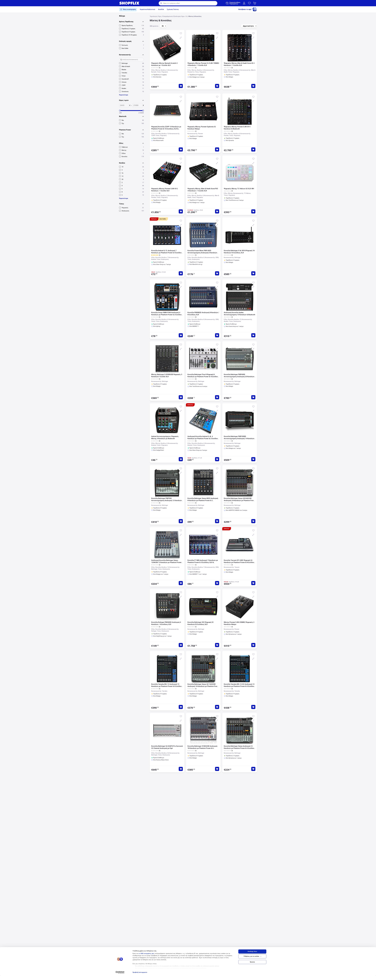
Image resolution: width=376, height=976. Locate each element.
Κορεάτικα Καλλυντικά (147, 9)
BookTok (161, 9)
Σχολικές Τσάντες (173, 9)
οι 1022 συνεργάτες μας (146, 953)
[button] (255, 3)
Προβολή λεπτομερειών (140, 972)
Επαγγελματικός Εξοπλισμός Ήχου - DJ (175, 16)
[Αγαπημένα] (249, 3)
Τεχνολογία (153, 16)
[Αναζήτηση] (161, 3)
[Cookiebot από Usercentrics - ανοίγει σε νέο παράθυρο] (120, 972)
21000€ (141, 113)
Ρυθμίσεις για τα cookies (251, 956)
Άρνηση (252, 962)
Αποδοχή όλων (252, 951)
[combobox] (188, 3)
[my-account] (244, 3)
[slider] (120, 110)
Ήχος (159, 16)
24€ (120, 113)
